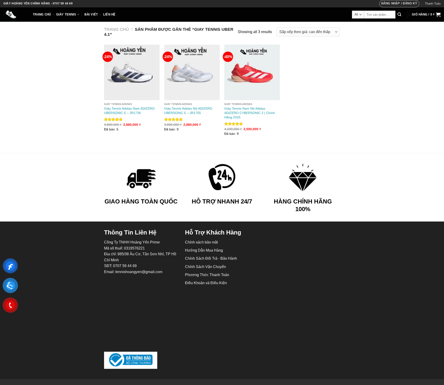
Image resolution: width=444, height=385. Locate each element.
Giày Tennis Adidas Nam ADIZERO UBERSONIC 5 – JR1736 (129, 111)
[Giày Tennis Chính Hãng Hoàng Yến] (14, 14)
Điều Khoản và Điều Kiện (206, 283)
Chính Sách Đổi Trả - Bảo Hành (211, 258)
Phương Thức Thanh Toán (207, 275)
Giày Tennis (66, 14)
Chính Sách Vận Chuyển (205, 267)
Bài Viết (91, 14)
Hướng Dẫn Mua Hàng (204, 250)
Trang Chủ (42, 14)
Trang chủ (116, 29)
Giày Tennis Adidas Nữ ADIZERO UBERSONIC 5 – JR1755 (188, 111)
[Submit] (399, 14)
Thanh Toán (433, 3)
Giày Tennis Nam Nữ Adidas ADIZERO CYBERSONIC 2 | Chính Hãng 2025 (249, 113)
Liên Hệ (109, 14)
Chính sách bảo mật (201, 242)
